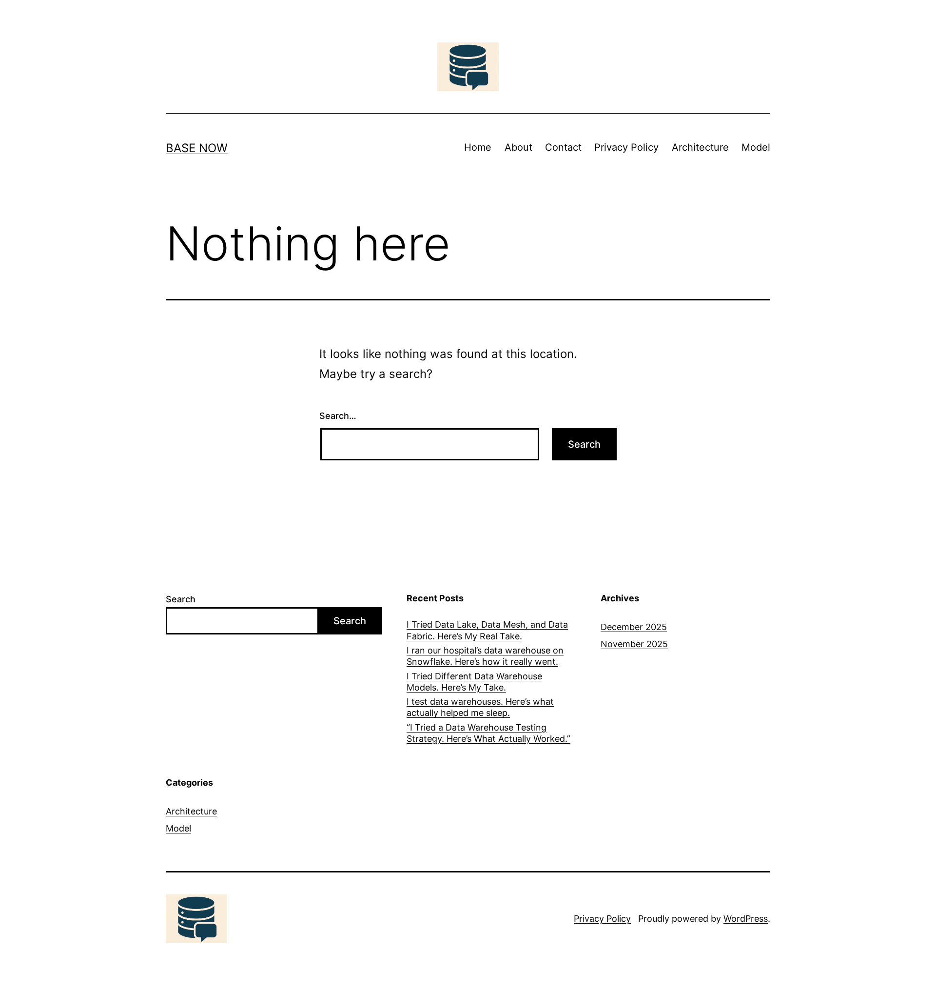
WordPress (745, 918)
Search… (337, 416)
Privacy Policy (626, 147)
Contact (563, 147)
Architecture (700, 147)
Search (180, 599)
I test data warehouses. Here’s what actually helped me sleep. (480, 707)
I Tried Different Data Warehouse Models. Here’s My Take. (474, 682)
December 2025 (634, 627)
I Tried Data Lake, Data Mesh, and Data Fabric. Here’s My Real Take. (487, 630)
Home (477, 147)
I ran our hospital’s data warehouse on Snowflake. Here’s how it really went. (485, 656)
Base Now (197, 148)
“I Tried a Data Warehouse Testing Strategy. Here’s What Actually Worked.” (488, 733)
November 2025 (634, 644)
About (518, 147)
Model (755, 147)
